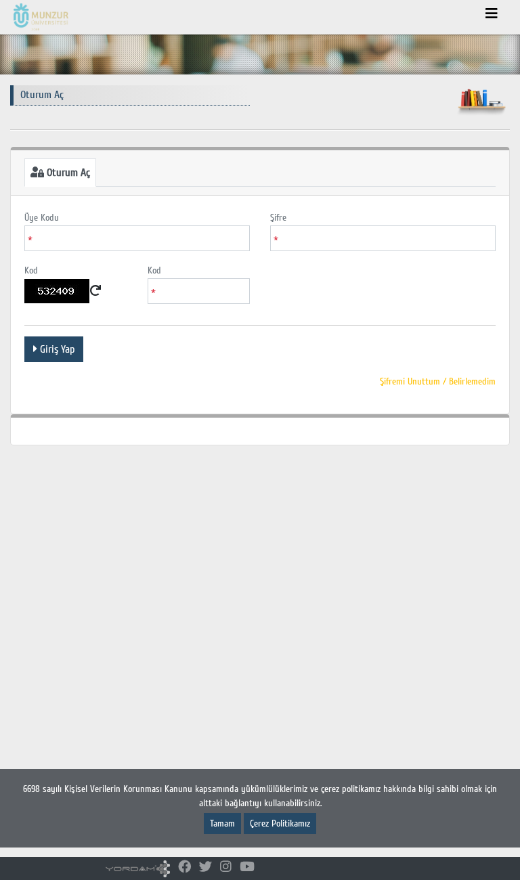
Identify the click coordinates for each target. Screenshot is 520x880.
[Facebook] (184, 867)
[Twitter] (205, 867)
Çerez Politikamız (280, 823)
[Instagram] (226, 867)
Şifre (278, 217)
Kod (31, 270)
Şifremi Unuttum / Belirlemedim (438, 381)
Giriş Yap (55, 349)
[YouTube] (247, 867)
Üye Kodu (41, 217)
